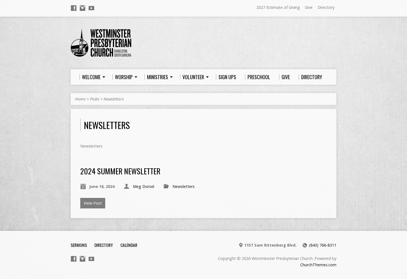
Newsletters (114, 99)
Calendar (128, 245)
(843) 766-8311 (322, 245)
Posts (94, 99)
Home (80, 99)
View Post (93, 203)
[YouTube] (91, 8)
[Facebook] (73, 8)
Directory (326, 7)
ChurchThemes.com (318, 264)
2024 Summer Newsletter (120, 171)
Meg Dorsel (143, 186)
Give (309, 7)
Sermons (79, 245)
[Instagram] (82, 8)
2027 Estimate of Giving (278, 7)
